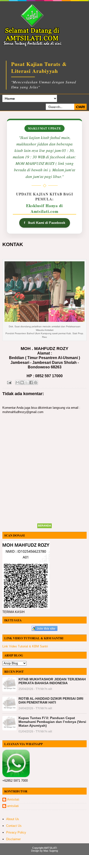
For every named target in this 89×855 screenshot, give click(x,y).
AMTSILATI (50, 847)
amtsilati (13, 806)
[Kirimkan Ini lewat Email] (17, 382)
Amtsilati (13, 799)
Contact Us (14, 826)
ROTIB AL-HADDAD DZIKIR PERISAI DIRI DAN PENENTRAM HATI (51, 700)
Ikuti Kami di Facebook (44, 223)
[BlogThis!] (22, 382)
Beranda (44, 525)
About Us (12, 819)
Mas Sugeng (50, 850)
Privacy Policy (16, 832)
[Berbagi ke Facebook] (31, 382)
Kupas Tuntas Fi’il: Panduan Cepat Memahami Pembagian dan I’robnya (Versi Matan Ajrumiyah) (52, 721)
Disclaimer (13, 839)
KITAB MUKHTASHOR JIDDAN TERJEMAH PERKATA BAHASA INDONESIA (52, 681)
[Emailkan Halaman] (8, 382)
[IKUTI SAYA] (44, 630)
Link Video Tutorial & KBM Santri (25, 646)
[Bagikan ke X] (26, 382)
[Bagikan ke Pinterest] (35, 382)
